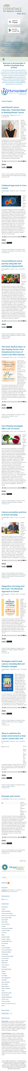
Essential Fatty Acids (7, 941)
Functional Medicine (7, 950)
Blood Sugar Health (6, 917)
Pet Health (4, 980)
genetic (8, 786)
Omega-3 (4, 973)
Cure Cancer (18, 251)
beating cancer (9, 175)
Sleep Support (5, 986)
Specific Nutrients (6, 988)
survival (3, 723)
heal (12, 721)
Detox (3, 935)
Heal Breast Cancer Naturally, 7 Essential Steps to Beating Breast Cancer (14, 110)
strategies (20, 721)
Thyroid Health (5, 995)
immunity (16, 576)
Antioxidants (5, 907)
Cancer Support (11, 174)
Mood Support (5, 965)
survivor (16, 416)
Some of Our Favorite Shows (9, 915)
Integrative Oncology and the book (13, 589)
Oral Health (4, 975)
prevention (22, 576)
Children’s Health (6, 930)
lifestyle (15, 502)
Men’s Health (5, 960)
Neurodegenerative (6, 969)
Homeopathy (5, 954)
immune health (9, 576)
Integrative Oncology (7, 502)
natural (23, 251)
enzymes (11, 851)
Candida (4, 926)
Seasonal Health (6, 982)
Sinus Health (5, 984)
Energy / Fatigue (6, 939)
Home (3, 1005)
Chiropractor (11, 251)
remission (10, 416)
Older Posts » (23, 860)
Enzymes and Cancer (11, 796)
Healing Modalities (6, 952)
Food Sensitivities (6, 947)
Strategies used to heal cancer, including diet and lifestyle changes (13, 664)
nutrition (8, 336)
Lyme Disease (5, 958)
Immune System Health (7, 956)
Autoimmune (15, 574)
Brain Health (5, 922)
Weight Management (7, 997)
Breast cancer (17, 175)
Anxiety (3, 909)
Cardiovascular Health (7, 928)
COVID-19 (4, 932)
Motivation (4, 967)
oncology (23, 175)
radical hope (5, 416)
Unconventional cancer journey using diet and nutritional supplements (12, 263)
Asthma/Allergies (6, 911)
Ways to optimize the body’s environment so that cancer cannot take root (14, 736)
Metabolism (4, 962)
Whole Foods (5, 999)
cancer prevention (6, 721)
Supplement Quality (7, 992)
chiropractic (5, 251)
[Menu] (3, 59)
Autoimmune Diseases (7, 913)
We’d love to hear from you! (9, 1003)
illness (15, 851)
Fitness (3, 945)
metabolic (15, 649)
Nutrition (4, 971)
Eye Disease (5, 943)
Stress (3, 990)
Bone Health (5, 919)
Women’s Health (19, 174)
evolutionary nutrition (14, 335)
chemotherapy (5, 335)
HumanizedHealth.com (9, 77)
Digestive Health (6, 937)
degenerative (5, 851)
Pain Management (6, 977)
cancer (23, 249)
